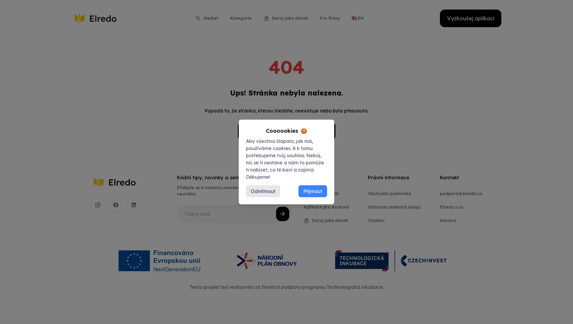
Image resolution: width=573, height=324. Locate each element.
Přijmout (312, 191)
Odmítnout (263, 191)
